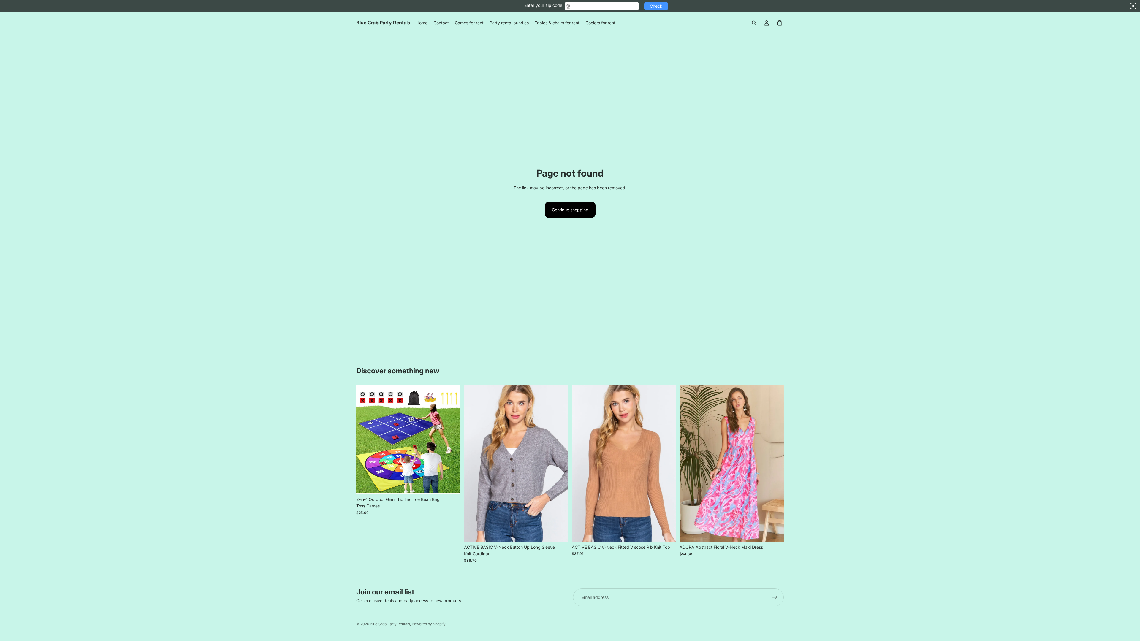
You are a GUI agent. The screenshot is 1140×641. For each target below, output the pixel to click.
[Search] (754, 22)
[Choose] (559, 532)
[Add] (451, 484)
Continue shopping (570, 209)
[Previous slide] (365, 439)
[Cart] (779, 22)
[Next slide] (451, 439)
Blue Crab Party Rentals (390, 624)
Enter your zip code (543, 5)
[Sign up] (775, 597)
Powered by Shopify (429, 624)
